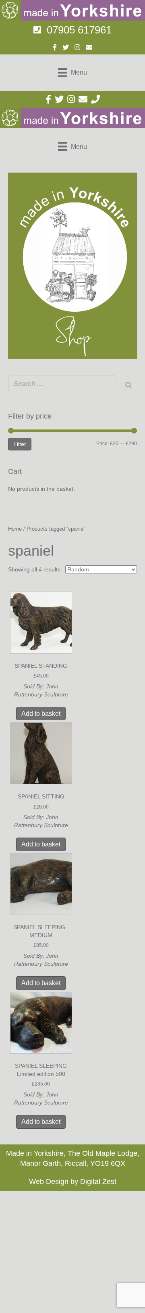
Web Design (48, 1182)
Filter (19, 444)
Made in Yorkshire (35, 1153)
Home (15, 529)
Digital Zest (98, 1182)
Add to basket (40, 713)
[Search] (128, 385)
